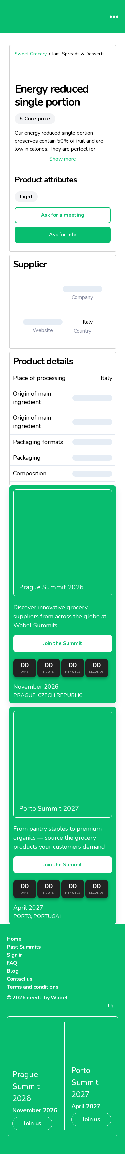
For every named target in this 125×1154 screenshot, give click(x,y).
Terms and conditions (32, 987)
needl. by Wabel (47, 997)
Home (14, 939)
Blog (12, 971)
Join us (32, 1123)
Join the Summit (62, 643)
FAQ (12, 963)
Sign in (15, 955)
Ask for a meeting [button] (62, 215)
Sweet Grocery (31, 54)
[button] (63, 159)
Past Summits (24, 947)
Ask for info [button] (62, 234)
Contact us (20, 979)
